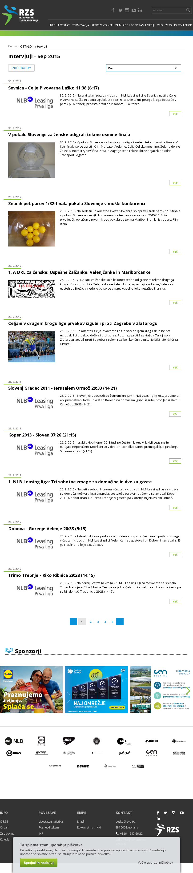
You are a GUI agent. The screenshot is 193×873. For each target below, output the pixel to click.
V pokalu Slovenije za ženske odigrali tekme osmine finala (69, 134)
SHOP (188, 25)
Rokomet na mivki (89, 827)
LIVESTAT (64, 25)
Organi (4, 827)
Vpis (160, 25)
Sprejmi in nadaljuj (39, 863)
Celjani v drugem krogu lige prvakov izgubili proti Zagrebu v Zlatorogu (82, 323)
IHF (41, 834)
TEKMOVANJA (80, 25)
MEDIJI (151, 25)
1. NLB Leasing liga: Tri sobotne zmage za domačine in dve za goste (80, 482)
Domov (12, 46)
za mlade (121, 25)
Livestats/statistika (51, 822)
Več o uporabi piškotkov (155, 862)
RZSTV (178, 25)
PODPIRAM (137, 25)
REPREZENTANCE (102, 25)
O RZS (4, 822)
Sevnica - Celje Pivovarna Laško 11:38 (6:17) (53, 88)
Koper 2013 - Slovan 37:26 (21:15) (42, 435)
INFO (52, 25)
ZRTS (168, 25)
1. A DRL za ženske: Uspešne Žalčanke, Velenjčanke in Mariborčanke (79, 272)
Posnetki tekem (49, 827)
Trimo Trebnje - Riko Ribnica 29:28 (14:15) (51, 575)
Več (175, 114)
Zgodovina (7, 834)
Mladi (80, 822)
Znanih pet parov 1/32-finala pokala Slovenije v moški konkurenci (76, 203)
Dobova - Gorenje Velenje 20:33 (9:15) (47, 528)
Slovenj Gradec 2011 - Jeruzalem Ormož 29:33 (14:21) (62, 388)
